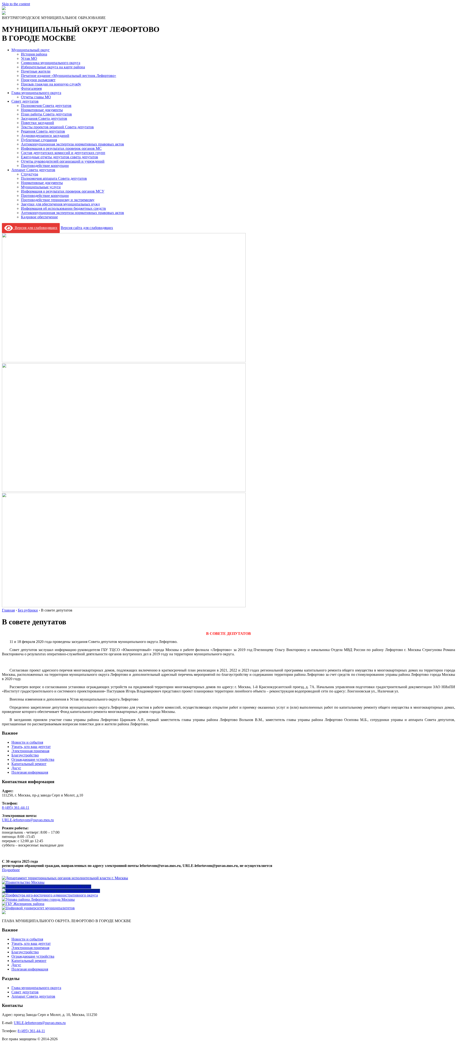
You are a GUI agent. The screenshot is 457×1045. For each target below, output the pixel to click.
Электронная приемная (30, 751)
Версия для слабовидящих (35, 228)
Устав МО (29, 58)
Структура (29, 174)
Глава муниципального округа (36, 93)
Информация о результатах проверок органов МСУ (62, 191)
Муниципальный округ (30, 50)
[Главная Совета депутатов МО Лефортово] (4, 13)
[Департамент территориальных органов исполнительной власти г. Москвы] (65, 878)
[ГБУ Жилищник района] (23, 904)
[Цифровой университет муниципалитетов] (38, 908)
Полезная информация (29, 772)
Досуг (16, 768)
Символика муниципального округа (50, 63)
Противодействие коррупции (45, 166)
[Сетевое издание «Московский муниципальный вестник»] (51, 891)
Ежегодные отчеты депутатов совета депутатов (59, 157)
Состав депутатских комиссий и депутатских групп (63, 153)
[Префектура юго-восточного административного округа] (50, 895)
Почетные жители (35, 71)
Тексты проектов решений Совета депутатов (57, 127)
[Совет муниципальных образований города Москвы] (46, 887)
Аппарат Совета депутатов (33, 170)
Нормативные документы (42, 110)
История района (34, 54)
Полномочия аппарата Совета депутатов (54, 178)
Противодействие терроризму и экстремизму (57, 200)
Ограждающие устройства (32, 759)
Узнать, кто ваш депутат (31, 747)
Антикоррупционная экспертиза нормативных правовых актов (72, 144)
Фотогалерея (31, 88)
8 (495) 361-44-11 (15, 808)
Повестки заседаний (37, 123)
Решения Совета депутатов (43, 131)
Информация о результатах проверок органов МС (61, 148)
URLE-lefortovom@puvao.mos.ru (28, 820)
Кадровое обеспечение (39, 217)
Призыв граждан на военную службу (51, 84)
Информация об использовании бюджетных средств (63, 208)
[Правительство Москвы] (23, 882)
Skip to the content (16, 4)
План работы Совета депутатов (46, 114)
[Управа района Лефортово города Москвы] (38, 899)
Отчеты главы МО (36, 97)
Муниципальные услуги (41, 187)
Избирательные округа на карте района (53, 67)
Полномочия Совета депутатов (46, 106)
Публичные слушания (39, 140)
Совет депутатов (25, 101)
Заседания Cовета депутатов (44, 118)
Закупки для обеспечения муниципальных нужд (60, 204)
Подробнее (11, 870)
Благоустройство (25, 755)
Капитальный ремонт (28, 764)
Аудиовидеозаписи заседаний (45, 136)
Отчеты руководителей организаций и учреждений (62, 161)
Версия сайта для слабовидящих (87, 228)
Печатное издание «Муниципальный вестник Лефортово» (68, 76)
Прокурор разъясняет (38, 80)
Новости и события (27, 742)
